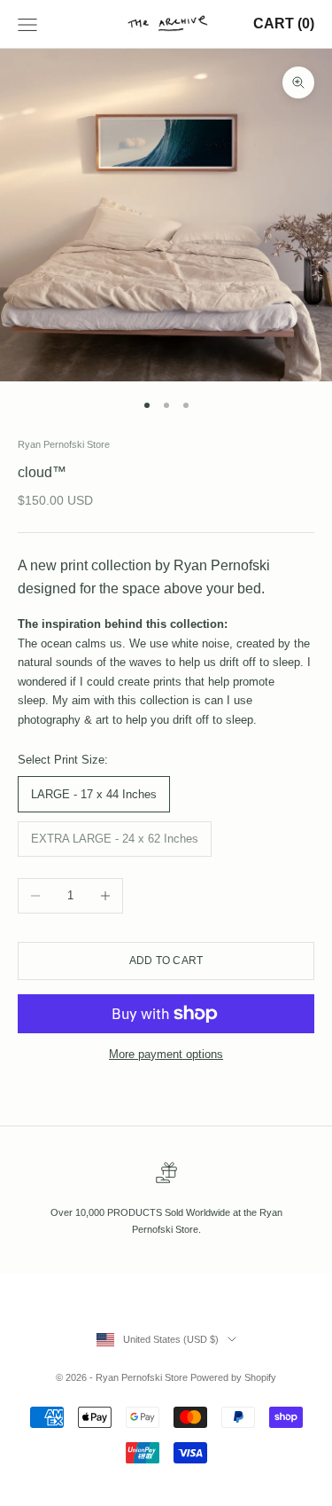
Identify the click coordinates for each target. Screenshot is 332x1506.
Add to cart (166, 960)
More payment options (166, 1054)
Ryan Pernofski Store (64, 444)
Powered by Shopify (233, 1377)
